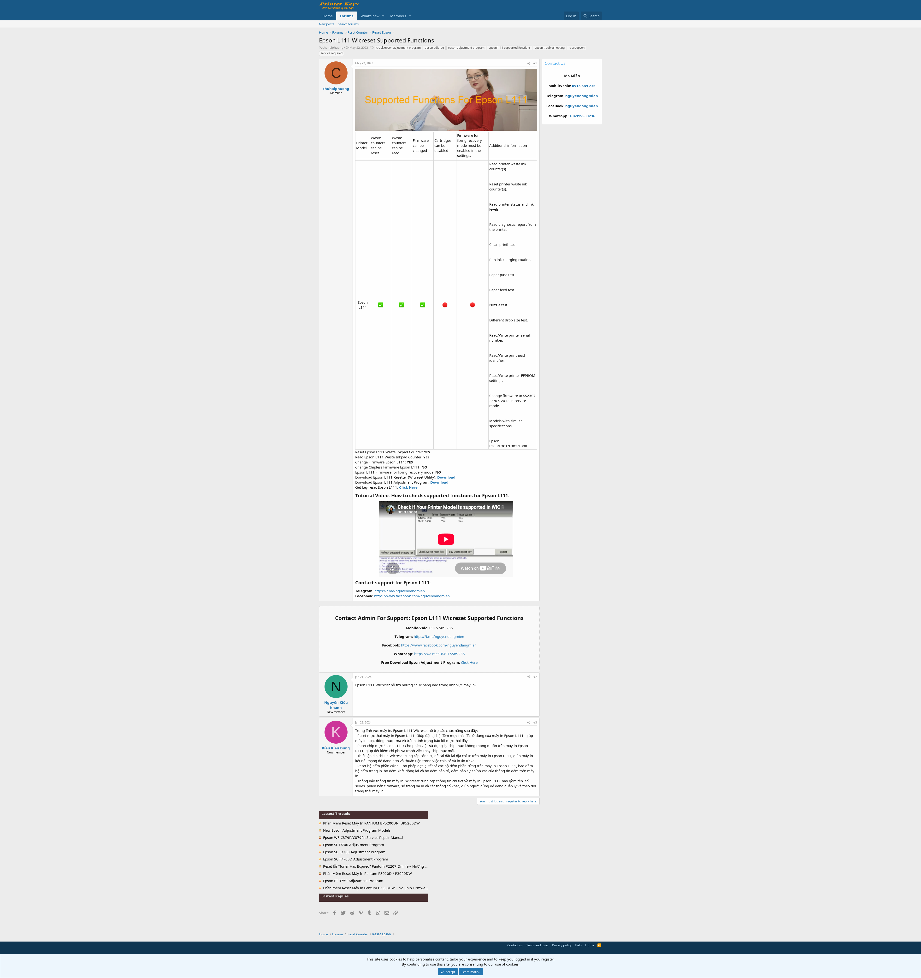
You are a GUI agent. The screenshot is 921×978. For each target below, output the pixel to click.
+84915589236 (582, 115)
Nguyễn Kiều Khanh (336, 705)
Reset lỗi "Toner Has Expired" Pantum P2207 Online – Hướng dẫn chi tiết (383, 866)
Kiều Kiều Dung (336, 748)
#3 (535, 722)
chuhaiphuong (332, 47)
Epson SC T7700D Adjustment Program (355, 859)
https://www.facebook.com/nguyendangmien (412, 595)
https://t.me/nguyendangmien (399, 590)
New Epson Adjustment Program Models (356, 830)
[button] (383, 16)
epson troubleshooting (550, 48)
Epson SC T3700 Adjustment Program (354, 851)
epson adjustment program (466, 48)
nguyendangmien (581, 95)
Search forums (348, 24)
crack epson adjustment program (398, 48)
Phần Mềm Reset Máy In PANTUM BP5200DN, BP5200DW (371, 823)
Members (398, 15)
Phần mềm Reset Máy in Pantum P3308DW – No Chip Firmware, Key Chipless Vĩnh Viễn (395, 887)
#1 (535, 63)
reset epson (576, 48)
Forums (346, 15)
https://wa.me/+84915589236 (439, 653)
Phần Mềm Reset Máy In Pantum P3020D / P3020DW (367, 873)
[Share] (529, 63)
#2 (535, 677)
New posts (326, 24)
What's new (369, 15)
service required (331, 53)
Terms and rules (537, 945)
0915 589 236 (584, 85)
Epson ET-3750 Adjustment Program (353, 880)
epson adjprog (434, 48)
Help (578, 945)
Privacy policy (562, 945)
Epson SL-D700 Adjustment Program (353, 844)
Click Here (469, 662)
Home (328, 15)
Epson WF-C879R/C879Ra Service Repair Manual (363, 837)
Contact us (515, 945)
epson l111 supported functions (510, 48)
